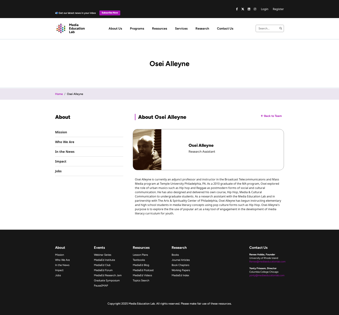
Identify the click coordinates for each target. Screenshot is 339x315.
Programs (137, 28)
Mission (61, 132)
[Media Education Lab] (70, 28)
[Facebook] (237, 9)
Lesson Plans (140, 254)
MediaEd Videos (142, 275)
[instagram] (255, 9)
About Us (115, 28)
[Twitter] (242, 9)
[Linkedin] (249, 9)
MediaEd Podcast (143, 270)
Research (202, 28)
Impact (60, 161)
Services (181, 28)
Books (175, 254)
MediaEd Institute (104, 260)
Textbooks (139, 260)
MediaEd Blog (141, 265)
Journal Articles (181, 260)
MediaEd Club (102, 265)
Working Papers (181, 270)
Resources (159, 28)
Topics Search (141, 280)
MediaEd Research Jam (108, 275)
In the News (65, 151)
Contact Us (225, 28)
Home (59, 94)
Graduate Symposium (107, 280)
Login (264, 9)
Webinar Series (102, 254)
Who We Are (64, 142)
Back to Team (272, 116)
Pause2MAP (101, 285)
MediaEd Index (180, 275)
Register (278, 9)
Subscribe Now (110, 12)
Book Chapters (180, 265)
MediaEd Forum (103, 270)
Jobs (58, 171)
